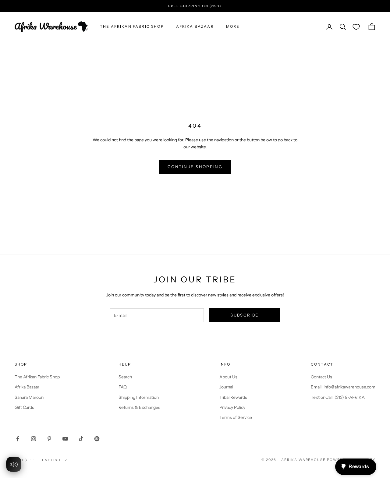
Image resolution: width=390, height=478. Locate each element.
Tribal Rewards (233, 397)
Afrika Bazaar (27, 387)
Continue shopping (195, 166)
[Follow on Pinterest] (49, 439)
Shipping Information (139, 397)
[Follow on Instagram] (33, 439)
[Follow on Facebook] (18, 439)
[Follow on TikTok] (81, 439)
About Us (228, 377)
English (51, 460)
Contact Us (321, 377)
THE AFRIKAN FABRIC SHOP (132, 26)
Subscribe (244, 315)
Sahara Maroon (29, 397)
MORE (233, 26)
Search (125, 377)
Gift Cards (24, 407)
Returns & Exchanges (139, 407)
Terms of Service (235, 417)
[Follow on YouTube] (65, 439)
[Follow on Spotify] (97, 439)
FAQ (123, 387)
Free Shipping (184, 6)
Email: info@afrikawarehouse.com (343, 387)
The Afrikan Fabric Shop (37, 377)
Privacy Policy (232, 407)
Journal (226, 387)
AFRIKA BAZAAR (195, 26)
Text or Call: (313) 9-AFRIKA (338, 397)
